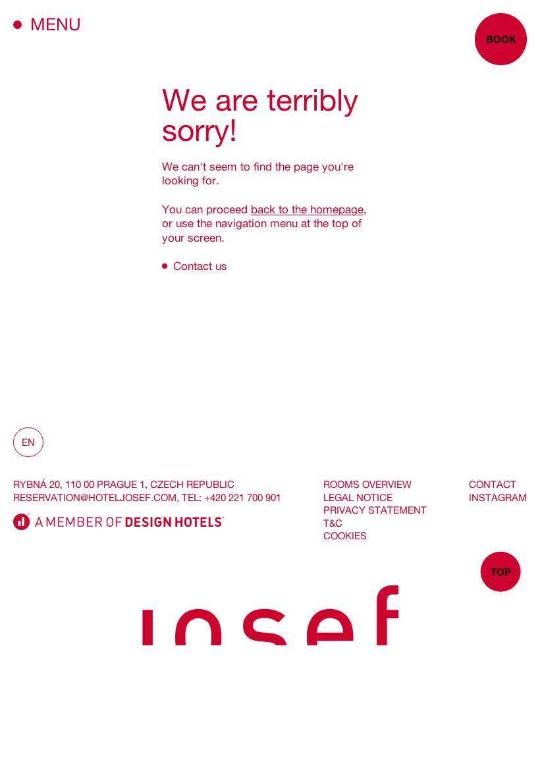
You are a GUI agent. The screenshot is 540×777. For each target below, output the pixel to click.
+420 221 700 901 (242, 497)
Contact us (200, 266)
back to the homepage (307, 209)
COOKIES (345, 535)
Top (501, 571)
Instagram (498, 497)
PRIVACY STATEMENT (375, 510)
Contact (492, 484)
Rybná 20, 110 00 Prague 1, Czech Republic (123, 484)
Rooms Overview (367, 484)
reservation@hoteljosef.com (94, 497)
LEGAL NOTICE (357, 497)
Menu (55, 24)
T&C (332, 523)
